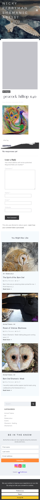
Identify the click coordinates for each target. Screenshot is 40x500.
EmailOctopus (23, 472)
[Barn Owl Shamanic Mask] (20, 358)
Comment (9, 168)
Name (7, 193)
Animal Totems (7, 324)
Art (4, 274)
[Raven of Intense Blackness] (20, 307)
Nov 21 (18, 331)
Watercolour (10, 274)
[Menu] (37, 10)
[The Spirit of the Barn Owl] (20, 256)
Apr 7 (18, 281)
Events (6, 421)
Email (7, 200)
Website (8, 207)
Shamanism (8, 426)
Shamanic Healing (10, 423)
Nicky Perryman (7, 102)
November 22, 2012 (18, 102)
